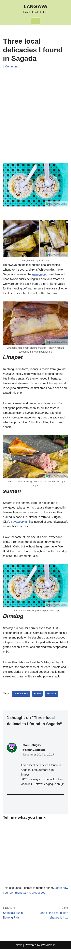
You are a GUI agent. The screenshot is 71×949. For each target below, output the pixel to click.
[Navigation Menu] (35, 21)
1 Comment (10, 66)
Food (37, 693)
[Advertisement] (35, 116)
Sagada (51, 693)
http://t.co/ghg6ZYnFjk (50, 784)
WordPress (48, 945)
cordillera (21, 693)
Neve (19, 945)
